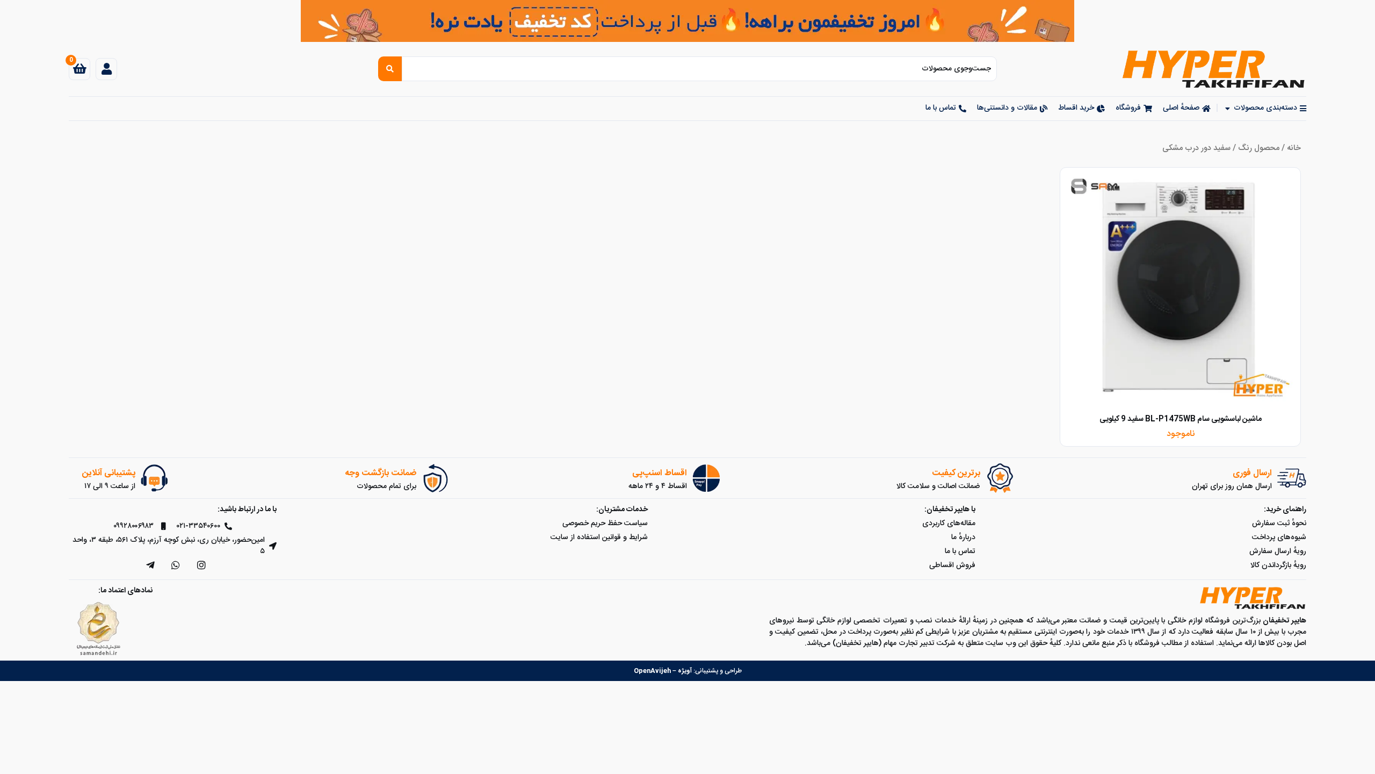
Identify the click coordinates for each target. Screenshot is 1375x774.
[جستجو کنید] (390, 68)
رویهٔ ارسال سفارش (1277, 551)
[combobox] (699, 68)
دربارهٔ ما (963, 537)
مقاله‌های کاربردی (948, 523)
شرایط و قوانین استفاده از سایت (599, 537)
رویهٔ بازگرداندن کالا (1278, 565)
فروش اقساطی (952, 565)
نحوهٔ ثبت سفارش (1279, 523)
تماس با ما (960, 551)
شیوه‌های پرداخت (1279, 537)
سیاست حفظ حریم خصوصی (605, 523)
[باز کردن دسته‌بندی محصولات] (1227, 108)
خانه (1294, 148)
